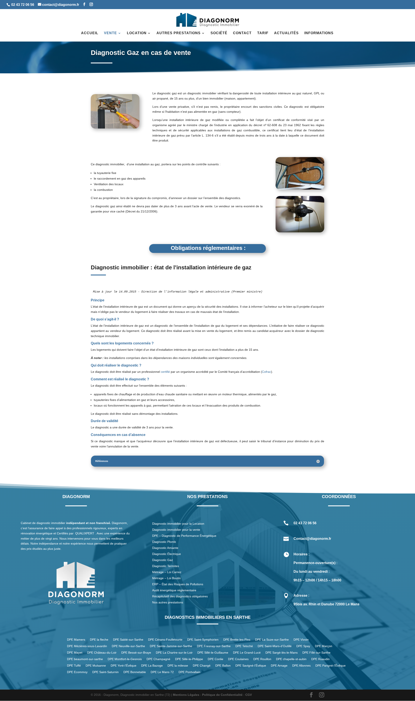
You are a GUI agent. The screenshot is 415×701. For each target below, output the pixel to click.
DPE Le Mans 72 (162, 672)
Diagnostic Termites (165, 566)
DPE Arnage (279, 665)
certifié (165, 371)
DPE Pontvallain (189, 672)
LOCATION (137, 33)
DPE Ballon (223, 665)
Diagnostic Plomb (164, 541)
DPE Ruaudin (320, 659)
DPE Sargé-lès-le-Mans (281, 652)
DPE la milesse (178, 665)
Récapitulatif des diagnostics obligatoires (180, 596)
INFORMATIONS (319, 33)
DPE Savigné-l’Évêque (250, 665)
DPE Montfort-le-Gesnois (125, 659)
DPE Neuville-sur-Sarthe (128, 646)
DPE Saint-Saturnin (105, 672)
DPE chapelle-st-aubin (291, 659)
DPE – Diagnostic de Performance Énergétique (184, 535)
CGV (248, 694)
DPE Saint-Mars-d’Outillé (275, 646)
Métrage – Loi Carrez (166, 572)
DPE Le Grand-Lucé (247, 652)
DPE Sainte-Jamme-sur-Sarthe (171, 646)
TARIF (262, 33)
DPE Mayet (74, 652)
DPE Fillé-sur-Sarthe (316, 652)
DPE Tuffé (74, 665)
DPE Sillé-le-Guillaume (212, 652)
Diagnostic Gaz (162, 560)
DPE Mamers (76, 639)
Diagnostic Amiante (165, 548)
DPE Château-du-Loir (102, 652)
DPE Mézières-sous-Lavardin (87, 646)
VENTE (110, 33)
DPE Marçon (323, 646)
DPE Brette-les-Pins (236, 639)
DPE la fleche (99, 639)
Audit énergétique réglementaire (174, 590)
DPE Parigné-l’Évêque (330, 665)
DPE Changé (202, 665)
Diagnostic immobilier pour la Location (178, 523)
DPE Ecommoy (77, 672)
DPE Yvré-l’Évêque (123, 665)
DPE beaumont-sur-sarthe (85, 659)
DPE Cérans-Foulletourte (165, 639)
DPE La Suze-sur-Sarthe (272, 639)
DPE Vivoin (301, 639)
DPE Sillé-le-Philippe (189, 659)
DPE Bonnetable (134, 672)
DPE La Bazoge (152, 665)
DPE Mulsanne (96, 665)
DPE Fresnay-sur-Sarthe (214, 646)
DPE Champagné (158, 659)
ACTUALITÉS (286, 33)
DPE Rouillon (262, 659)
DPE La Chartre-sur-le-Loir (174, 652)
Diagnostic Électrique (167, 554)
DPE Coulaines (238, 659)
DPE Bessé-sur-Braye (136, 652)
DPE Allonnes (301, 665)
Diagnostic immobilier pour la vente (176, 529)
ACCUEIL (89, 33)
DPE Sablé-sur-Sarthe (128, 639)
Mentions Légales (186, 694)
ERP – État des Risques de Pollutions (177, 584)
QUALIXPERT (84, 533)
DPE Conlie (215, 659)
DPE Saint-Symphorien (203, 639)
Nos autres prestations (167, 602)
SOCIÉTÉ (219, 33)
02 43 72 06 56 (22, 4)
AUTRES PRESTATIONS (178, 33)
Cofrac (266, 371)
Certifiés (62, 533)
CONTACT (242, 33)
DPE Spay (303, 646)
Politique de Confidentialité (222, 694)
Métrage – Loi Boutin (166, 578)
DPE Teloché (244, 646)
